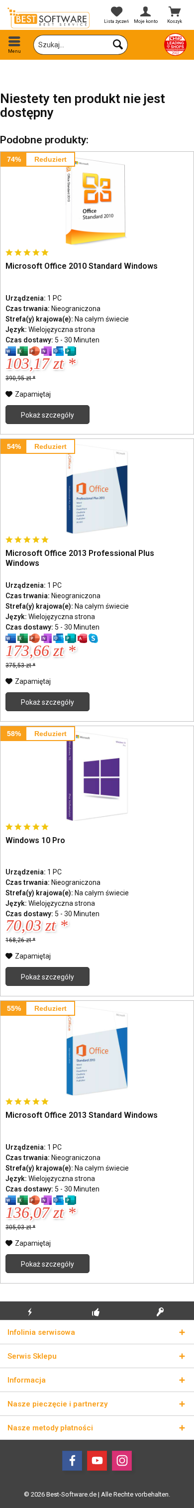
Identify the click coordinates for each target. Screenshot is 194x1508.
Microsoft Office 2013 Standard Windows (81, 1115)
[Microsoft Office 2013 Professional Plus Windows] (97, 489)
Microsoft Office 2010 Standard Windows (81, 266)
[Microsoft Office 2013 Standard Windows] (97, 1050)
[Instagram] (122, 1461)
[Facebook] (72, 1461)
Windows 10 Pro (35, 840)
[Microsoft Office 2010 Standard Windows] (97, 201)
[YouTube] (97, 1461)
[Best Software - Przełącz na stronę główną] (48, 17)
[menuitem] (14, 45)
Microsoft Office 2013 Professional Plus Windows (79, 558)
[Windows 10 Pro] (97, 776)
